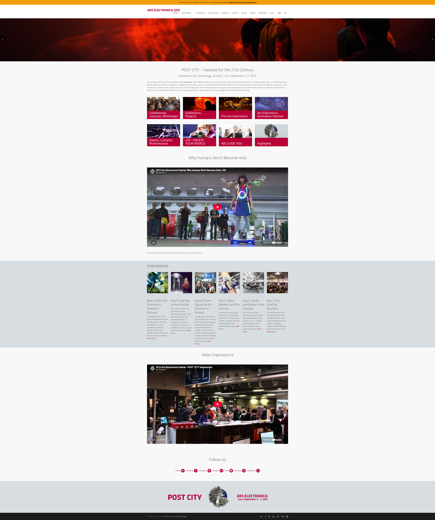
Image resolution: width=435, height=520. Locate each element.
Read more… (152, 338)
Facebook (190, 471)
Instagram (203, 471)
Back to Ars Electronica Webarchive (243, 2)
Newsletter (252, 471)
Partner (263, 13)
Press (252, 13)
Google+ (216, 471)
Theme (176, 13)
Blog (244, 13)
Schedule (200, 13)
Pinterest (238, 471)
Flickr (227, 471)
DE (285, 13)
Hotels (235, 13)
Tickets (225, 13)
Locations (213, 13)
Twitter (178, 471)
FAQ (272, 13)
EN (279, 13)
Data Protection (168, 517)
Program (186, 13)
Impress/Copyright (180, 517)
